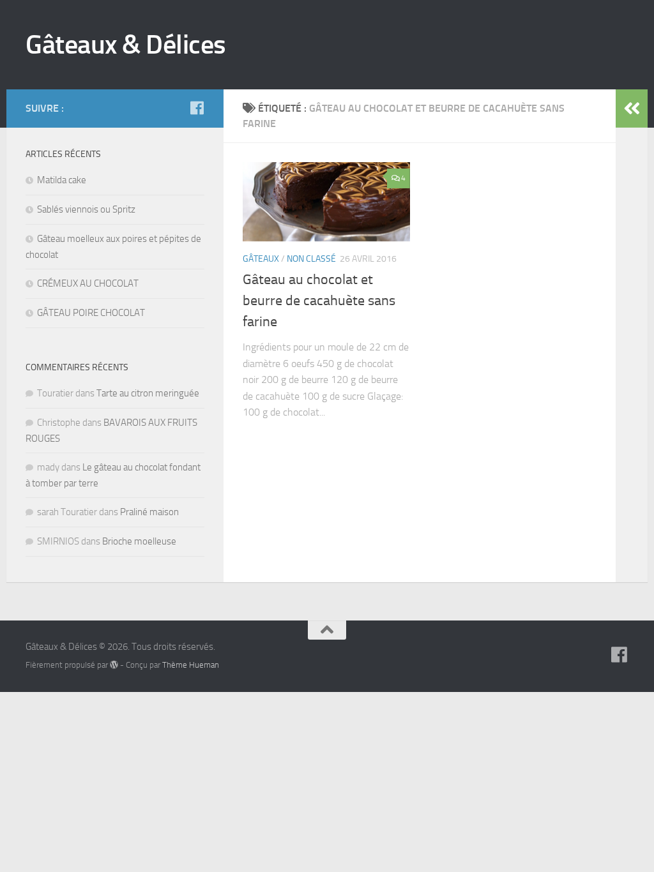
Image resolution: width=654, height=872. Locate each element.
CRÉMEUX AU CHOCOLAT (88, 283)
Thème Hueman (190, 665)
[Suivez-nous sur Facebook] (196, 108)
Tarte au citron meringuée (147, 393)
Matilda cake (61, 180)
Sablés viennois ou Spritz (86, 209)
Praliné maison (149, 512)
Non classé (311, 258)
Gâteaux (261, 258)
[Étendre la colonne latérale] (632, 108)
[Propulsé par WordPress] (114, 665)
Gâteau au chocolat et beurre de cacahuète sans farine (319, 300)
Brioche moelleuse (139, 541)
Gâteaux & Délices (126, 45)
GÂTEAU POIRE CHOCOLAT (91, 313)
